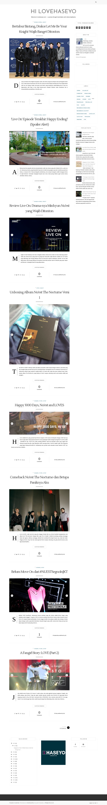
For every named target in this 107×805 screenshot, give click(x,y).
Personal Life (88, 102)
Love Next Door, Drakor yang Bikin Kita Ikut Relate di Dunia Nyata (89, 149)
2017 (14, 766)
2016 (14, 768)
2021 (14, 756)
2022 (14, 754)
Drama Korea (38, 22)
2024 (14, 752)
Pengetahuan (80, 102)
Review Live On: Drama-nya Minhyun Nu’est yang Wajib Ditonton (39, 208)
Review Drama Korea (82, 113)
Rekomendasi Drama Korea (83, 108)
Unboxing (79, 119)
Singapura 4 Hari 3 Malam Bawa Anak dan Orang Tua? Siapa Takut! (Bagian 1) (88, 164)
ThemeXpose (23, 803)
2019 (14, 761)
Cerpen (78, 90)
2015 (14, 770)
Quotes (83, 105)
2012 (14, 777)
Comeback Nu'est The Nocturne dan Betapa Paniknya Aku (39, 480)
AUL (65, 101)
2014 (14, 773)
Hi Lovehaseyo (53, 12)
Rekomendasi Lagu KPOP (83, 110)
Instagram (83, 746)
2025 (14, 743)
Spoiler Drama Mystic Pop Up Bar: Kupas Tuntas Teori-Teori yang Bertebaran (89, 193)
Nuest (44, 22)
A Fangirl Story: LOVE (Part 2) (39, 653)
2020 (14, 759)
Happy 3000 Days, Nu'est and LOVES (39, 405)
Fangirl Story (38, 401)
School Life (92, 113)
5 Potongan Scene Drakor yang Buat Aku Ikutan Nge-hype (88, 179)
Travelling (87, 116)
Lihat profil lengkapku (81, 57)
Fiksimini (88, 96)
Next (67, 59)
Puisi (78, 105)
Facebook (75, 746)
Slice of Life (79, 116)
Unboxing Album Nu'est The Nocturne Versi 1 (39, 295)
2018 (14, 763)
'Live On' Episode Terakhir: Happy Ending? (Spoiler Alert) (39, 122)
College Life (85, 90)
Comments (39, 101)
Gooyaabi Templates (39, 803)
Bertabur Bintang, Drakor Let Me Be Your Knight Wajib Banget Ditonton (39, 29)
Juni (15, 745)
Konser (38, 567)
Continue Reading (39, 94)
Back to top (93, 803)
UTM (85, 119)
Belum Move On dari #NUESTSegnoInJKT (39, 572)
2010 (14, 782)
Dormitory (79, 93)
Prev (12, 59)
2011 (14, 780)
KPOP (38, 288)
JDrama (78, 99)
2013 (14, 775)
